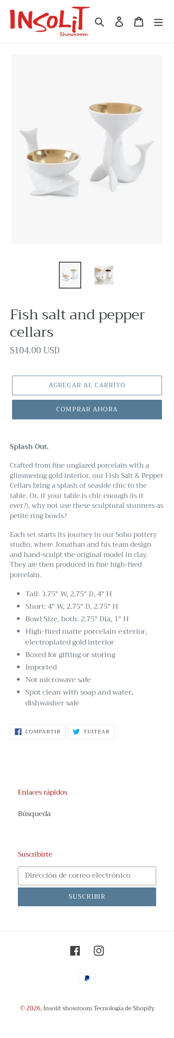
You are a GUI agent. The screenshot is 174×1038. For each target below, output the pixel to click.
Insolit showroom (67, 1008)
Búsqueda (34, 814)
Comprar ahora (87, 409)
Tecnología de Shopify (124, 1008)
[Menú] (158, 22)
